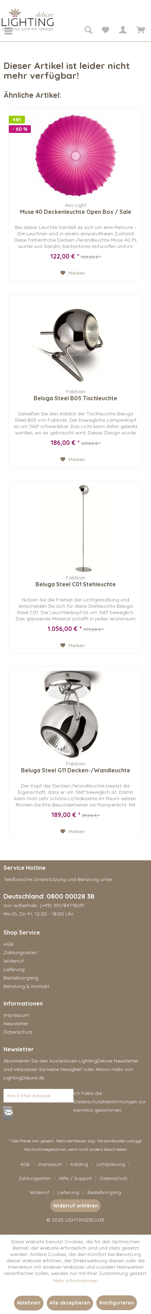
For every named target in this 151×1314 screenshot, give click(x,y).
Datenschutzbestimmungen (105, 1101)
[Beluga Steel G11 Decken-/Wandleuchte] (75, 715)
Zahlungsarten (20, 952)
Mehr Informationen (75, 1280)
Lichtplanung (111, 1164)
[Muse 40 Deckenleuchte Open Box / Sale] (75, 156)
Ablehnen (28, 1303)
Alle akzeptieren (70, 1303)
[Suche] (88, 31)
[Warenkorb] (140, 31)
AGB (8, 944)
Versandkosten (111, 1140)
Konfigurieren (116, 1303)
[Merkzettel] (105, 31)
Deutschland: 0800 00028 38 (49, 896)
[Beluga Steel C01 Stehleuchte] (75, 529)
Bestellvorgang (21, 978)
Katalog (79, 1164)
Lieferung (14, 969)
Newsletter (16, 1023)
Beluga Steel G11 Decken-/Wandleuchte (75, 770)
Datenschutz (18, 1032)
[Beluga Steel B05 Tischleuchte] (75, 343)
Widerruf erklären (75, 1206)
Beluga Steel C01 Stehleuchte (75, 584)
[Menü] (3, 31)
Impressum (16, 1015)
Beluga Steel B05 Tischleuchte (75, 398)
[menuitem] (3, 31)
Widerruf (14, 961)
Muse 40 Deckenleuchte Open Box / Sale (75, 211)
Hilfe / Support (75, 1178)
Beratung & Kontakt (27, 986)
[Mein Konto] (123, 31)
